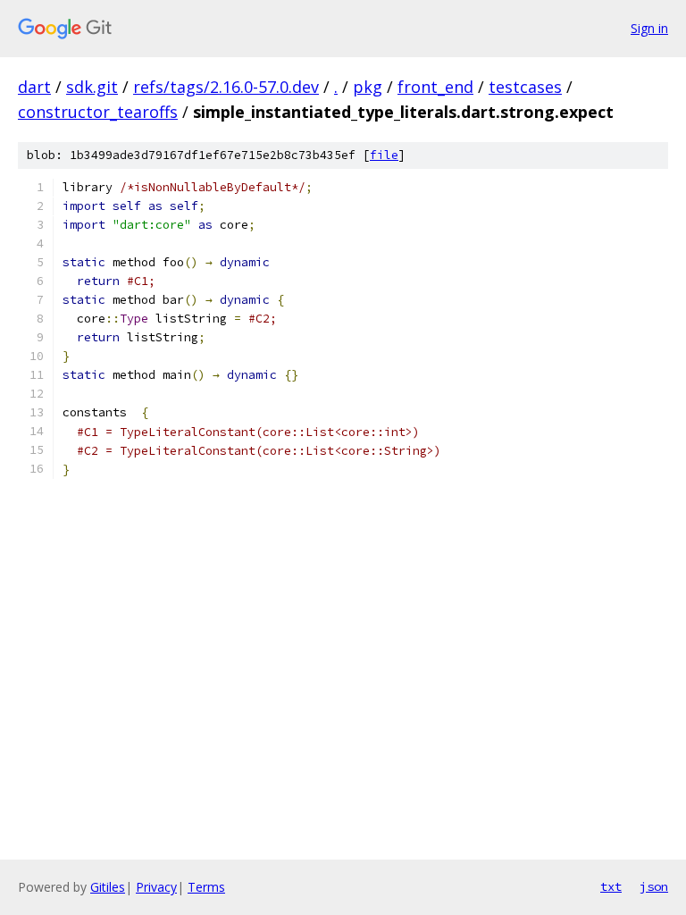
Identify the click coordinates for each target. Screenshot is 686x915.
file (384, 155)
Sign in (649, 28)
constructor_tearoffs (98, 111)
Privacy (156, 886)
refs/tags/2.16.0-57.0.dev (226, 86)
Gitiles (107, 886)
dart (34, 86)
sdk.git (92, 86)
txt (611, 886)
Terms (206, 886)
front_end (435, 86)
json (654, 886)
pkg (367, 86)
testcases (525, 86)
